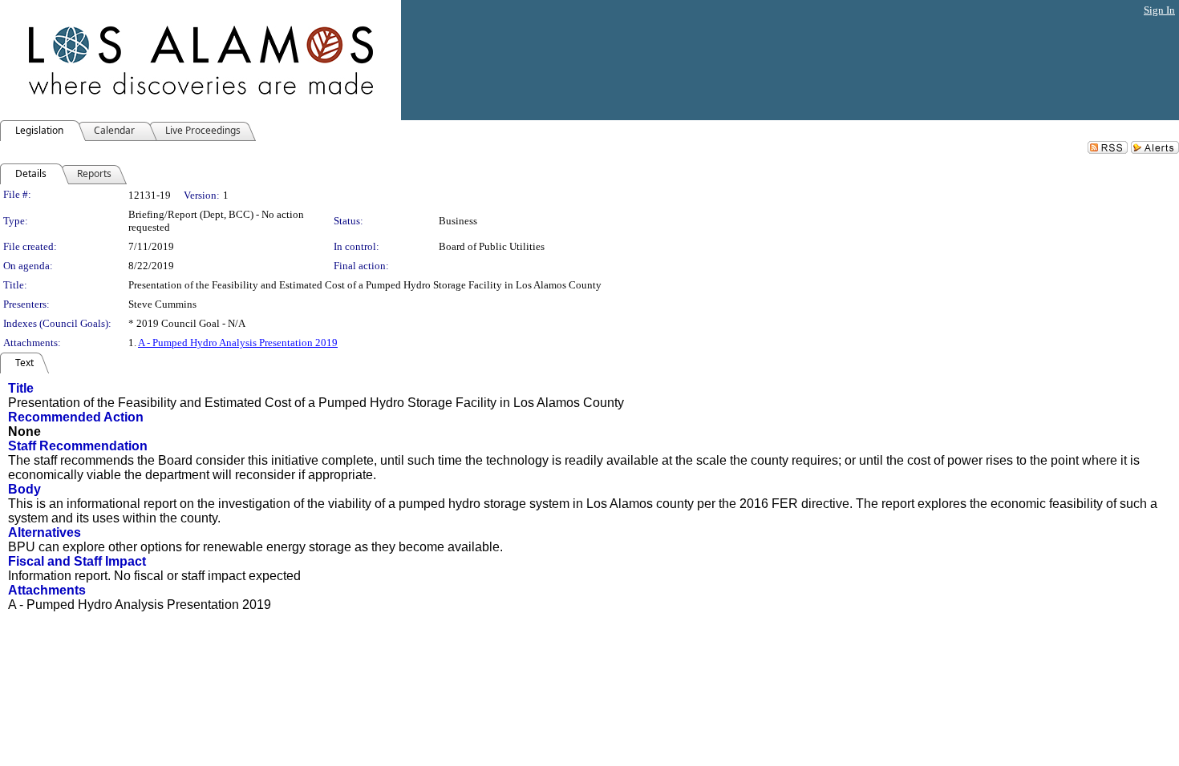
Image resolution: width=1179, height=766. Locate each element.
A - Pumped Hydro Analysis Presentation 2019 (238, 343)
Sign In (1159, 10)
